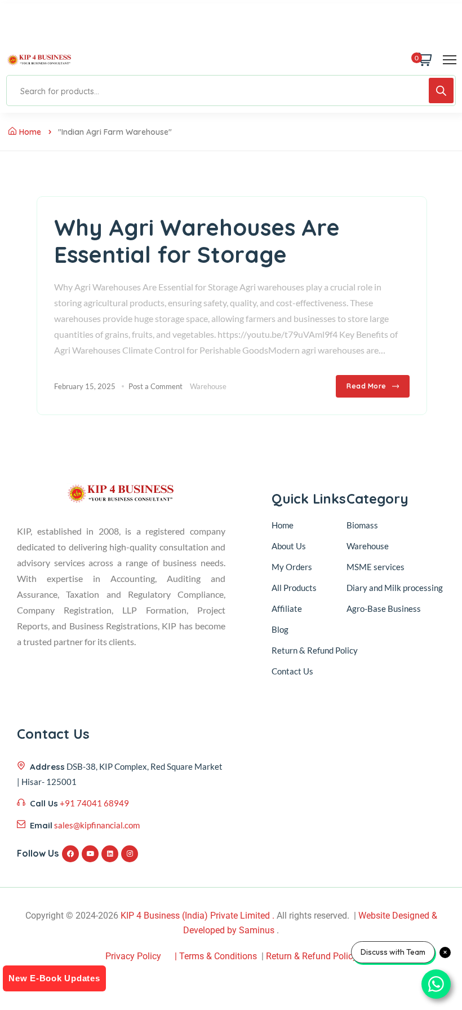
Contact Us (292, 671)
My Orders (292, 567)
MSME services (375, 567)
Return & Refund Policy (315, 650)
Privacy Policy (133, 956)
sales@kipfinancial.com (97, 825)
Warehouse (208, 386)
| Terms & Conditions (215, 956)
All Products (294, 588)
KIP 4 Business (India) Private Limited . (197, 915)
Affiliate (287, 608)
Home (30, 132)
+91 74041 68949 (94, 803)
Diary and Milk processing (394, 588)
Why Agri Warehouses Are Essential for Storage (197, 240)
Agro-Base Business (383, 608)
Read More (366, 386)
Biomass (362, 525)
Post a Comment (155, 386)
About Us (289, 546)
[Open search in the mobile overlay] (231, 90)
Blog (280, 629)
